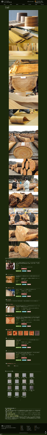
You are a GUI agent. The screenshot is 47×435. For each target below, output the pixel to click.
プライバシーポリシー (37, 428)
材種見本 (17, 4)
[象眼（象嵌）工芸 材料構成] (24, 323)
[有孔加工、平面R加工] (10, 306)
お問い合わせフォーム (37, 427)
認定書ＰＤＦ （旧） (31, 354)
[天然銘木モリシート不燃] (10, 289)
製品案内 (11, 4)
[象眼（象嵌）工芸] (10, 317)
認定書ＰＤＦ (29, 278)
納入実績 (23, 4)
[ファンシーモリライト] (10, 276)
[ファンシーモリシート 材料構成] (24, 357)
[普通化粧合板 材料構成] (24, 268)
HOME (4, 4)
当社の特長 (29, 4)
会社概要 (36, 4)
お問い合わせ (42, 4)
